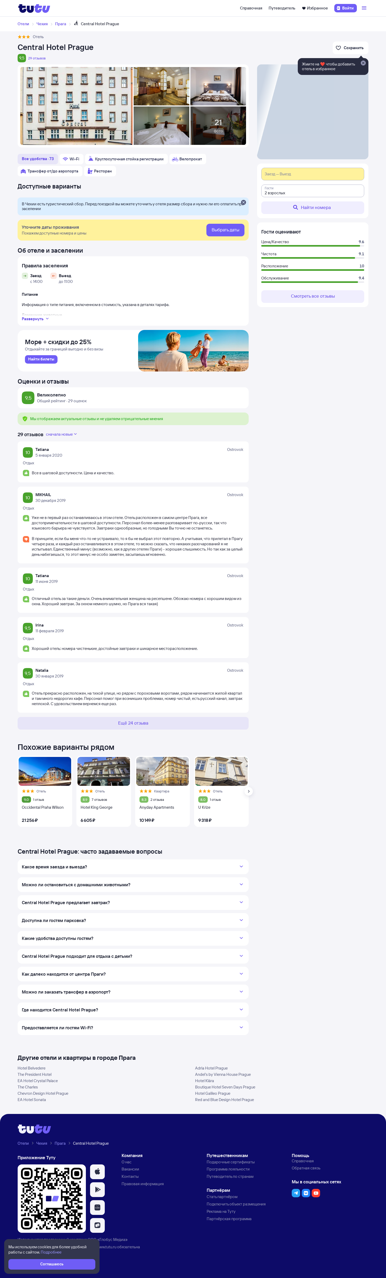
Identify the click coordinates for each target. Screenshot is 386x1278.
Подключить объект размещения (236, 1203)
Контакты (130, 1176)
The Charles (28, 1086)
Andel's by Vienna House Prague (223, 1074)
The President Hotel (34, 1074)
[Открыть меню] (364, 8)
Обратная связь (306, 1167)
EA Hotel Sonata (32, 1099)
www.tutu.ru (106, 1246)
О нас (127, 1161)
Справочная (251, 8)
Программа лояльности (228, 1169)
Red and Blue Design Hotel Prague (224, 1099)
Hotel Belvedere (31, 1068)
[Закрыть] (243, 202)
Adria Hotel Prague (211, 1068)
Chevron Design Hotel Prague (43, 1093)
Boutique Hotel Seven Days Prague (225, 1086)
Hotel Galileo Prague (212, 1093)
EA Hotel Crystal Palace (38, 1080)
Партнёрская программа (229, 1218)
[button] (97, 1171)
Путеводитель (282, 8)
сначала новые (59, 434)
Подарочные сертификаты (231, 1161)
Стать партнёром (222, 1196)
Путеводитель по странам (230, 1176)
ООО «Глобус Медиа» (108, 1239)
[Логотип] (34, 8)
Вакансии (130, 1169)
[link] (41, 359)
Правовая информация (143, 1183)
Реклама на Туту (221, 1211)
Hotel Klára (204, 1080)
